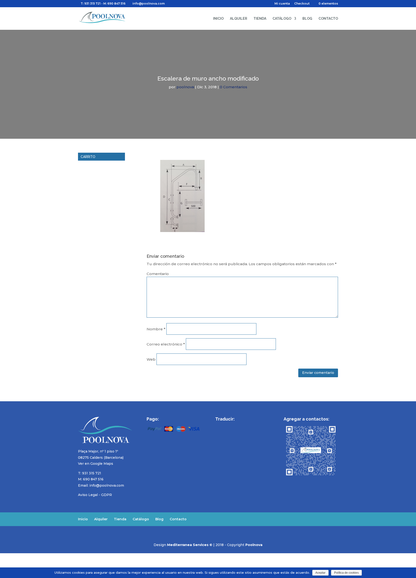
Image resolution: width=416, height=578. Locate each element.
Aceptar (320, 572)
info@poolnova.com (106, 485)
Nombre (156, 329)
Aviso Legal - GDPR (95, 495)
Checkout (302, 3)
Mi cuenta (282, 3)
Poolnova (253, 545)
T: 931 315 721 (91, 3)
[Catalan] (249, 426)
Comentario (158, 273)
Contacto (328, 18)
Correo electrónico (166, 344)
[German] (237, 426)
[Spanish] (218, 426)
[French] (231, 426)
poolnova (185, 87)
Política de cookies (346, 572)
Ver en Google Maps (95, 463)
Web (151, 359)
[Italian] (243, 426)
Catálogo (282, 18)
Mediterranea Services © (189, 545)
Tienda (260, 18)
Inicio (218, 18)
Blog (307, 18)
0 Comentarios (233, 87)
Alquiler (238, 18)
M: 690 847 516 (91, 479)
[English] (224, 426)
